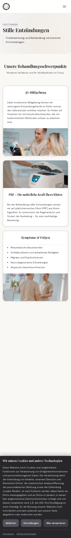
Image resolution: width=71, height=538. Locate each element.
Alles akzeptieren (55, 523)
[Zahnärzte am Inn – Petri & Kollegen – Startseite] (6, 6)
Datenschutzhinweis (26, 533)
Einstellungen (31, 523)
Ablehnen (11, 523)
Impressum (8, 533)
